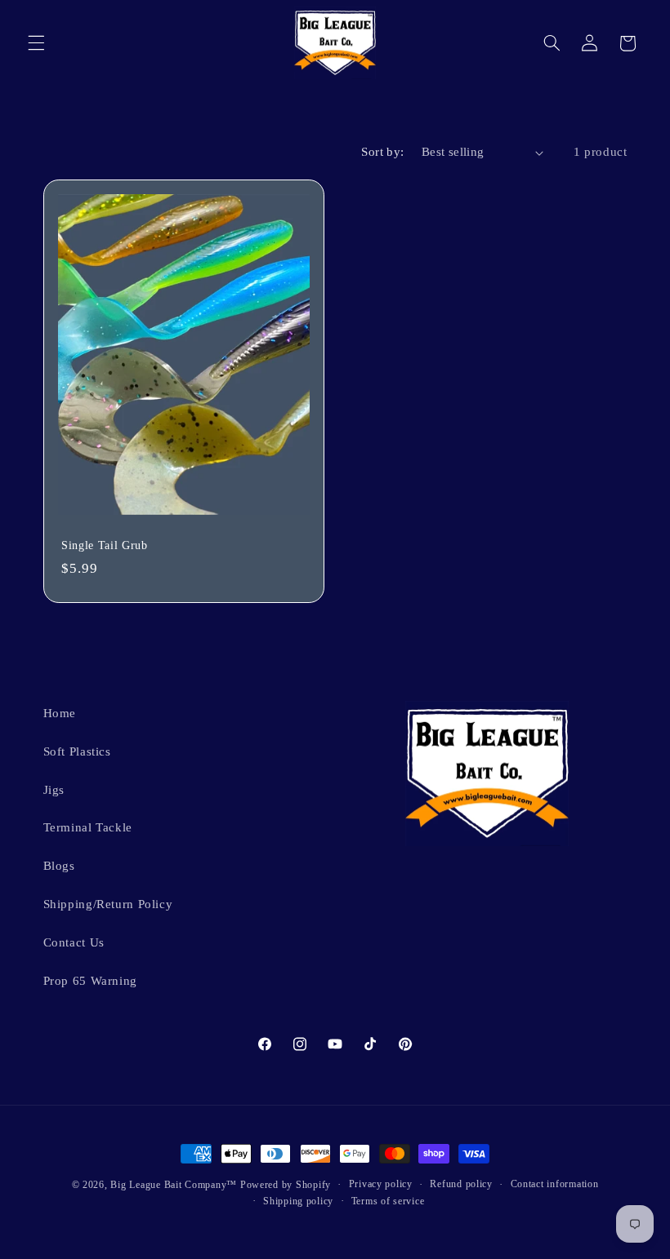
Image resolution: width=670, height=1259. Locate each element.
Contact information (555, 1184)
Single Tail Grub (104, 545)
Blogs (59, 865)
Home (60, 713)
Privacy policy (381, 1184)
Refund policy (461, 1184)
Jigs (54, 789)
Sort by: (382, 151)
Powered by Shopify (285, 1185)
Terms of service (388, 1201)
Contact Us (74, 942)
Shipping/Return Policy (108, 904)
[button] (36, 43)
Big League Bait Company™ (173, 1185)
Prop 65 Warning (90, 980)
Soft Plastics (77, 751)
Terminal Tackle (87, 827)
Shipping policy (298, 1201)
